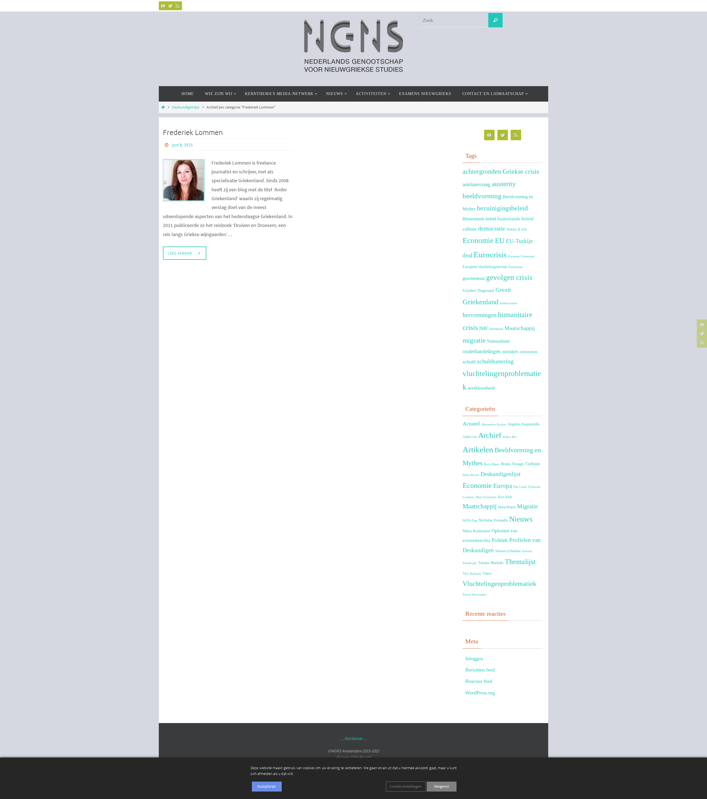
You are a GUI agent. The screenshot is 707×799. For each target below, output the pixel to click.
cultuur (470, 229)
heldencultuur (509, 303)
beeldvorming (482, 196)
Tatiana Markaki (490, 562)
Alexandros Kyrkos (493, 424)
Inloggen (474, 658)
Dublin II (513, 229)
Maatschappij (520, 328)
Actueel (471, 423)
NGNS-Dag (470, 520)
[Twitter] (170, 5)
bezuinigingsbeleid (502, 208)
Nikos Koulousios (476, 531)
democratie (491, 228)
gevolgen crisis (509, 277)
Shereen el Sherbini (508, 551)
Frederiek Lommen (193, 132)
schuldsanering (495, 361)
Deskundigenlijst (185, 107)
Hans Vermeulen (486, 497)
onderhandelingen (482, 351)
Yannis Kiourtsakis (474, 594)
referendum (528, 352)
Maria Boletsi (507, 507)
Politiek (500, 540)
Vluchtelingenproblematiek (499, 583)
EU (500, 241)
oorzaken (510, 351)
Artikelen (478, 449)
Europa (502, 485)
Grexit (503, 289)
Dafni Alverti (471, 475)
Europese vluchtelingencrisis (485, 266)
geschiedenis (474, 278)
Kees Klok (505, 497)
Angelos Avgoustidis (523, 424)
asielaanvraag (476, 184)
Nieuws (520, 519)
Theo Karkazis (472, 573)
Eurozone (515, 267)
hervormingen (480, 314)
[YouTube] (163, 5)
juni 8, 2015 (182, 144)
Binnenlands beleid (479, 218)
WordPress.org (480, 692)
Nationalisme (498, 341)
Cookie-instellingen (405, 786)
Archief (489, 435)
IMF (483, 328)
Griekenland (480, 302)
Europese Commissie (521, 256)
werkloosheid (481, 388)
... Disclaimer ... (353, 738)
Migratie (527, 506)
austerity (504, 183)
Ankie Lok (470, 437)
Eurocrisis (490, 254)
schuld (469, 361)
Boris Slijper (492, 464)
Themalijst (520, 562)
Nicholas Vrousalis (493, 520)
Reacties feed (478, 681)
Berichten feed (480, 670)
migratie (474, 340)
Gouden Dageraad (478, 290)
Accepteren (266, 786)
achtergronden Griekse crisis (501, 171)
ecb (524, 229)
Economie (478, 240)
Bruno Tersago (512, 464)
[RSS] (177, 5)
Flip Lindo (520, 486)
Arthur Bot (509, 436)
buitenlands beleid (515, 218)
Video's (487, 573)
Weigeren (441, 786)
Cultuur (532, 463)
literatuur (496, 329)
